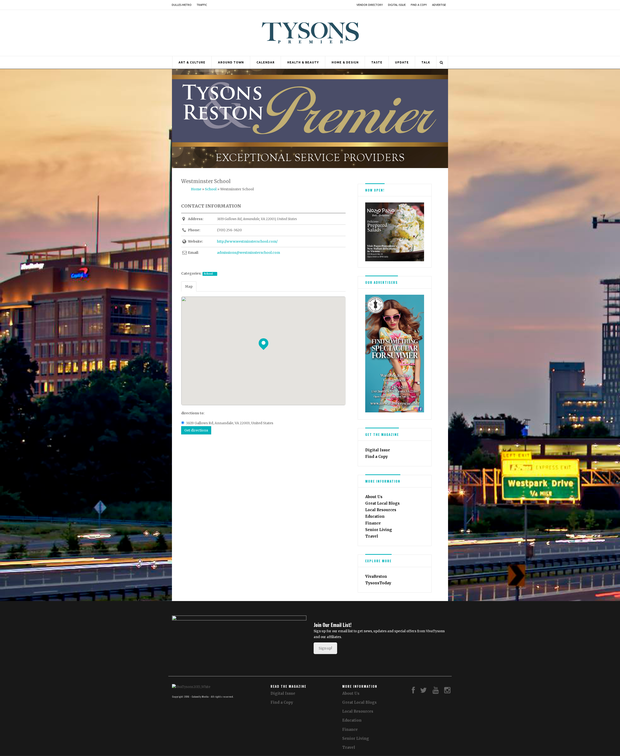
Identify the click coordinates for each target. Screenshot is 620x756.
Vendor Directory (369, 4)
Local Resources (380, 510)
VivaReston (376, 576)
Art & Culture (191, 62)
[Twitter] (423, 691)
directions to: (192, 413)
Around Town (231, 62)
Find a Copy (419, 4)
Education (375, 516)
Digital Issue (397, 4)
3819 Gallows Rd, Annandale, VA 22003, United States (229, 423)
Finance (373, 523)
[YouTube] (436, 691)
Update (402, 62)
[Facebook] (413, 691)
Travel (371, 536)
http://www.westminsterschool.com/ (247, 241)
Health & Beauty (303, 62)
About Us (373, 496)
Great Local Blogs (382, 503)
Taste (376, 62)
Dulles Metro (182, 4)
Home (196, 189)
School (208, 273)
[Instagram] (447, 691)
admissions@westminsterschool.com (248, 252)
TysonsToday (378, 583)
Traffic (202, 4)
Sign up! (325, 648)
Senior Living (378, 529)
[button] (368, 232)
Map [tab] (189, 286)
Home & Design (345, 62)
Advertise (439, 4)
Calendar (265, 62)
